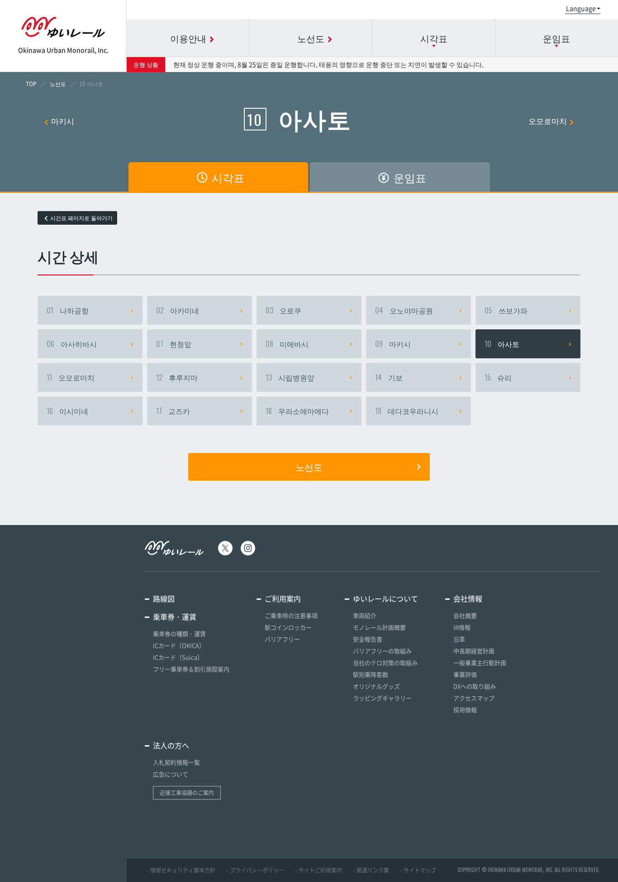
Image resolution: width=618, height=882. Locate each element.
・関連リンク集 (370, 870)
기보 (389, 377)
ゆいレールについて (385, 598)
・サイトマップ (417, 870)
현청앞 (173, 343)
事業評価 (465, 674)
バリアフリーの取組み (382, 650)
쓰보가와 (506, 310)
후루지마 (177, 377)
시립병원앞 (290, 377)
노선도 (309, 466)
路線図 (164, 598)
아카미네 (177, 310)
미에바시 (287, 343)
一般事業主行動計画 (479, 662)
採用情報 (465, 709)
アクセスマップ (473, 698)
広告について (170, 774)
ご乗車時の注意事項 (291, 615)
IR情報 (462, 627)
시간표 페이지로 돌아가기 (81, 218)
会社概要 (465, 615)
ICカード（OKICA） (179, 645)
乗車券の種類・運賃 (179, 633)
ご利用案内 (283, 598)
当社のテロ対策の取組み (385, 662)
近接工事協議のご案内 (187, 793)
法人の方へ (171, 745)
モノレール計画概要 (379, 627)
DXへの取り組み (474, 686)
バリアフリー (282, 639)
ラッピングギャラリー (382, 698)
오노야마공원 (404, 310)
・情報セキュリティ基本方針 (180, 870)
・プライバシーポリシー (254, 870)
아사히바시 (72, 343)
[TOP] (31, 84)
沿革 (459, 639)
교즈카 (173, 410)
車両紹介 (364, 615)
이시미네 (67, 410)
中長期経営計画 (473, 650)
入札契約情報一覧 (176, 762)
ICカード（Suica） (178, 657)
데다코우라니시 (406, 410)
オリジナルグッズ (376, 686)
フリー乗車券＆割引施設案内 (191, 669)
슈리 (498, 377)
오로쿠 (283, 310)
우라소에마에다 (297, 410)
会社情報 (467, 598)
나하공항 (68, 310)
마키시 (62, 120)
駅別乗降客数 (370, 674)
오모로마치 (547, 120)
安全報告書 (367, 639)
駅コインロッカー (288, 627)
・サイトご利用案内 (317, 870)
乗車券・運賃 (174, 616)
